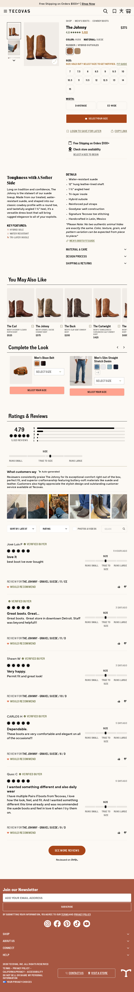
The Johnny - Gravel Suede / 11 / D (44, 638)
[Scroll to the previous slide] (117, 347)
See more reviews (67, 850)
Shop (69, 21)
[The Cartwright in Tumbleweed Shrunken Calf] (107, 305)
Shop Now (88, 3)
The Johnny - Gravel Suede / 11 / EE (45, 581)
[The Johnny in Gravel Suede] (49, 305)
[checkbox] (85, 529)
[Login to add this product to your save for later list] (32, 328)
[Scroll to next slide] (124, 347)
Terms (7, 968)
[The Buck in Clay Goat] (78, 305)
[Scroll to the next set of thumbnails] (14, 60)
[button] (79, 428)
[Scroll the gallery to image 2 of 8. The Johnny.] (14, 47)
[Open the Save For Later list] (114, 11)
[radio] (70, 51)
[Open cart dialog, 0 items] (128, 11)
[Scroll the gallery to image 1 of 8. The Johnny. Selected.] (14, 30)
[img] (49, 471)
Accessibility (35, 971)
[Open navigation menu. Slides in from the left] (5, 11)
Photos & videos (87, 528)
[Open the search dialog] (105, 11)
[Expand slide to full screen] (54, 61)
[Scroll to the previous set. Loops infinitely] (5, 315)
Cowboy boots (100, 21)
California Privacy (14, 971)
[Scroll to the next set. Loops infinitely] (129, 315)
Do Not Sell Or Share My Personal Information (23, 976)
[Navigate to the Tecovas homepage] (19, 11)
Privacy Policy (22, 968)
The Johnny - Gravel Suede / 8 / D (44, 753)
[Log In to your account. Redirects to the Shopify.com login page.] (121, 11)
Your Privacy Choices (19, 981)
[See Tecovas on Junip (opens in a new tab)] (74, 859)
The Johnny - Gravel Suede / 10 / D (44, 696)
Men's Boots (82, 21)
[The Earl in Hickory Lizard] (20, 305)
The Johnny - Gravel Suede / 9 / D (44, 827)
